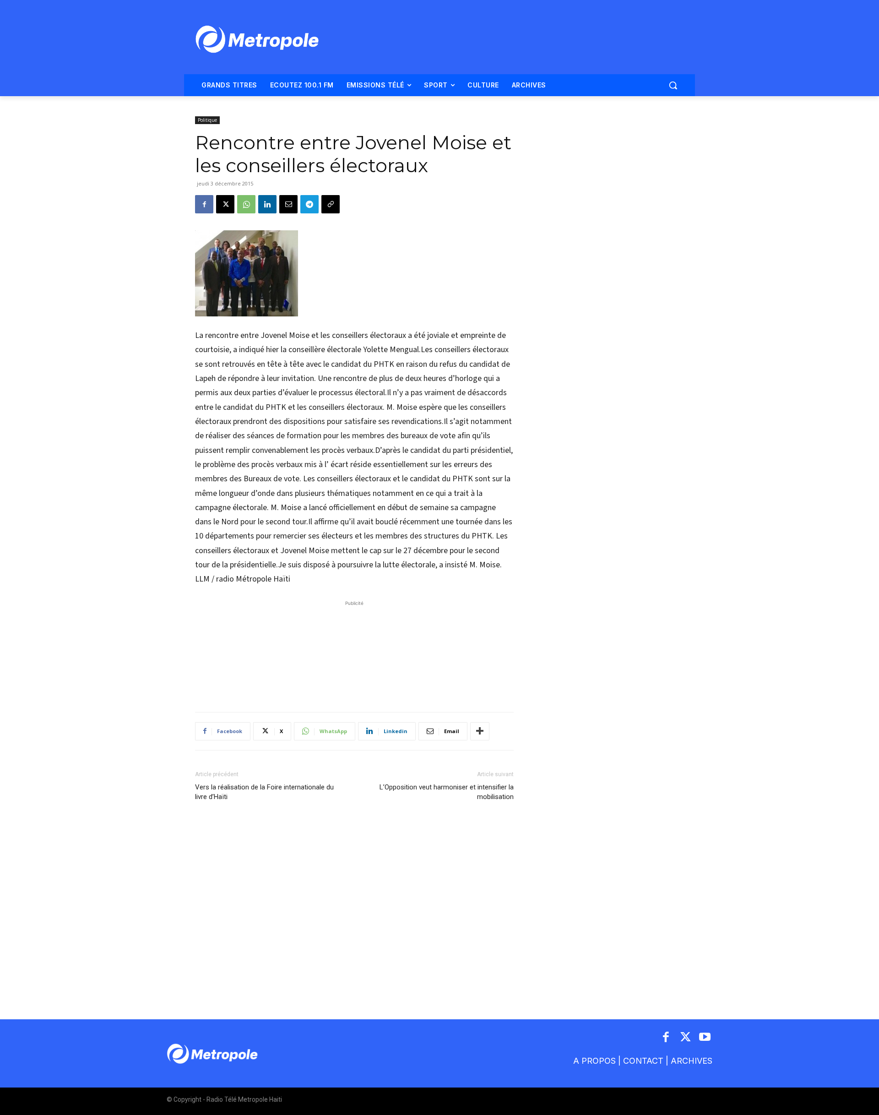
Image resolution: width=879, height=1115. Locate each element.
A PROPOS (594, 1061)
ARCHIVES (691, 1061)
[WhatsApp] (246, 204)
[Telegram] (309, 204)
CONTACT (643, 1061)
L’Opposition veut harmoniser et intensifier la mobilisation (447, 792)
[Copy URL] (330, 204)
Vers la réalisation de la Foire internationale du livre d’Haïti (264, 792)
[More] (479, 731)
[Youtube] (705, 1037)
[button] (673, 85)
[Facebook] (204, 204)
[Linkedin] (267, 204)
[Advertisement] (354, 651)
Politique (207, 120)
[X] (225, 204)
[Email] (288, 204)
